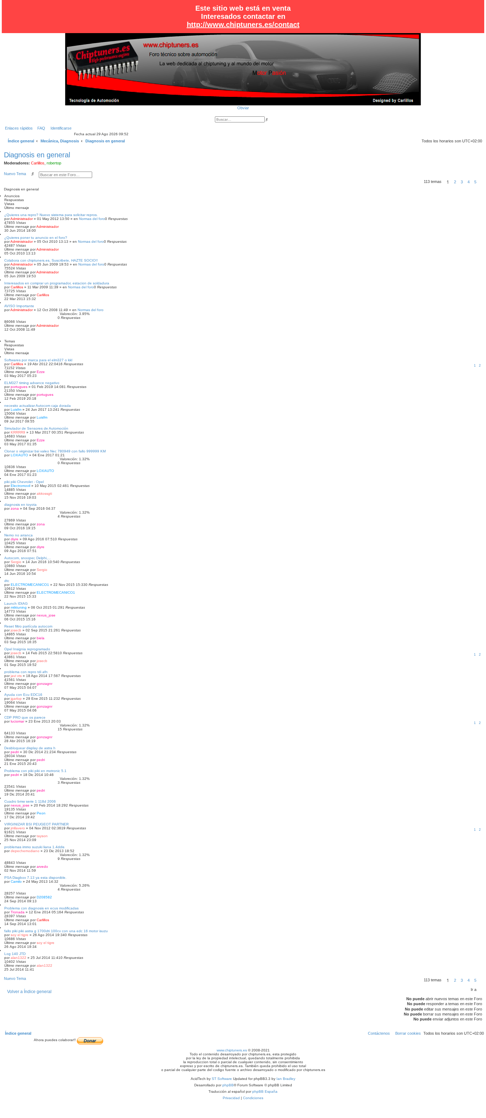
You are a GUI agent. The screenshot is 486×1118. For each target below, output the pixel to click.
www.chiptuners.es (232, 1050)
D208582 (44, 897)
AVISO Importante (19, 306)
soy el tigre (19, 935)
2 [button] (455, 182)
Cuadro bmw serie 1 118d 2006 (30, 801)
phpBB (228, 1085)
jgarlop (16, 698)
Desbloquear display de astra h (30, 748)
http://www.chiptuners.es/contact (243, 24)
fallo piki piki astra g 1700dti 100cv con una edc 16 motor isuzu (56, 931)
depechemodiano (25, 851)
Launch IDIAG (16, 603)
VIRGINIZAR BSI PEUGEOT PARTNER (36, 824)
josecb (16, 630)
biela (40, 638)
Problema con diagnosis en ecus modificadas (41, 908)
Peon (41, 813)
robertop (54, 163)
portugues (19, 387)
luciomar (17, 721)
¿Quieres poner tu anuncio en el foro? (35, 238)
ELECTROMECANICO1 (30, 585)
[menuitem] (40, 128)
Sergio (16, 562)
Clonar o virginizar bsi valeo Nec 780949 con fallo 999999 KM (55, 451)
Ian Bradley (285, 1079)
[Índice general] (243, 69)
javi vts (16, 676)
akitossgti (44, 493)
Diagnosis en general (37, 155)
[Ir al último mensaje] (61, 227)
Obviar (243, 108)
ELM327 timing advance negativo (31, 383)
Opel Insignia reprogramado (27, 649)
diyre (15, 539)
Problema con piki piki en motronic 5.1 (35, 771)
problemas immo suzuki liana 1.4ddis (34, 847)
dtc (6, 581)
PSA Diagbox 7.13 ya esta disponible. (35, 878)
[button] (480, 182)
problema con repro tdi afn (26, 672)
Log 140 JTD (15, 954)
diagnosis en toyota (20, 504)
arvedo (42, 866)
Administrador (21, 219)
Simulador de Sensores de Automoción (36, 428)
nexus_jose (46, 615)
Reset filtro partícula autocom (28, 626)
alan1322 (18, 958)
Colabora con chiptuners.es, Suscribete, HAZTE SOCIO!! (51, 260)
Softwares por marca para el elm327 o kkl (38, 360)
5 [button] (475, 182)
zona (15, 508)
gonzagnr (44, 684)
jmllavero (18, 828)
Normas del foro (92, 219)
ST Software (222, 1079)
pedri (15, 752)
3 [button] (462, 182)
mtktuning (19, 607)
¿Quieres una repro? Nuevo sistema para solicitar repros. (51, 215)
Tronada (18, 912)
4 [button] (468, 182)
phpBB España (265, 1091)
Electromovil (20, 486)
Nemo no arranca (18, 535)
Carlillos (37, 163)
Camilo (16, 881)
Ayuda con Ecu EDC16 (23, 695)
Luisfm (16, 409)
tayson (42, 836)
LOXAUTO (19, 455)
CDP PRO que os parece (25, 717)
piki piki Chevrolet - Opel (24, 482)
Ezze (41, 372)
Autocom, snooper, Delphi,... (27, 558)
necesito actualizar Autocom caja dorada (37, 406)
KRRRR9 (18, 432)
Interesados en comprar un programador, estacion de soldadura (56, 283)
